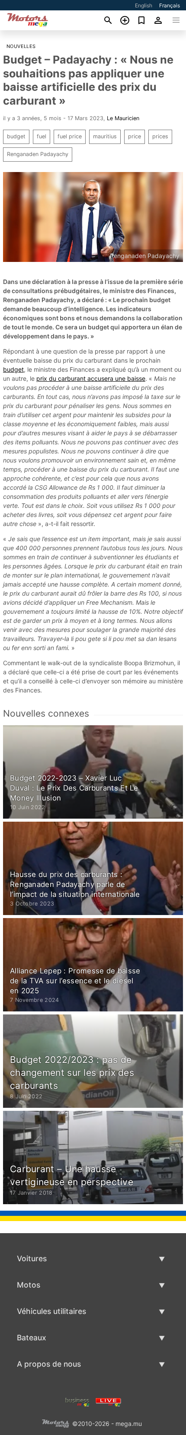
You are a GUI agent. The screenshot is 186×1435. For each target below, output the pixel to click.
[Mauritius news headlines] (108, 1401)
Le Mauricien (123, 118)
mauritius (105, 136)
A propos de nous (49, 1363)
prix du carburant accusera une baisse (90, 378)
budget (16, 136)
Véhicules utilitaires (51, 1311)
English (143, 5)
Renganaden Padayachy (37, 154)
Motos (28, 1284)
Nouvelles (21, 46)
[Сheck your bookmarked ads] (141, 20)
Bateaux (31, 1337)
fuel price (70, 136)
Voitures (32, 1258)
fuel (41, 136)
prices (160, 136)
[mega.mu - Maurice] (55, 1422)
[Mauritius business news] (77, 1401)
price (134, 136)
